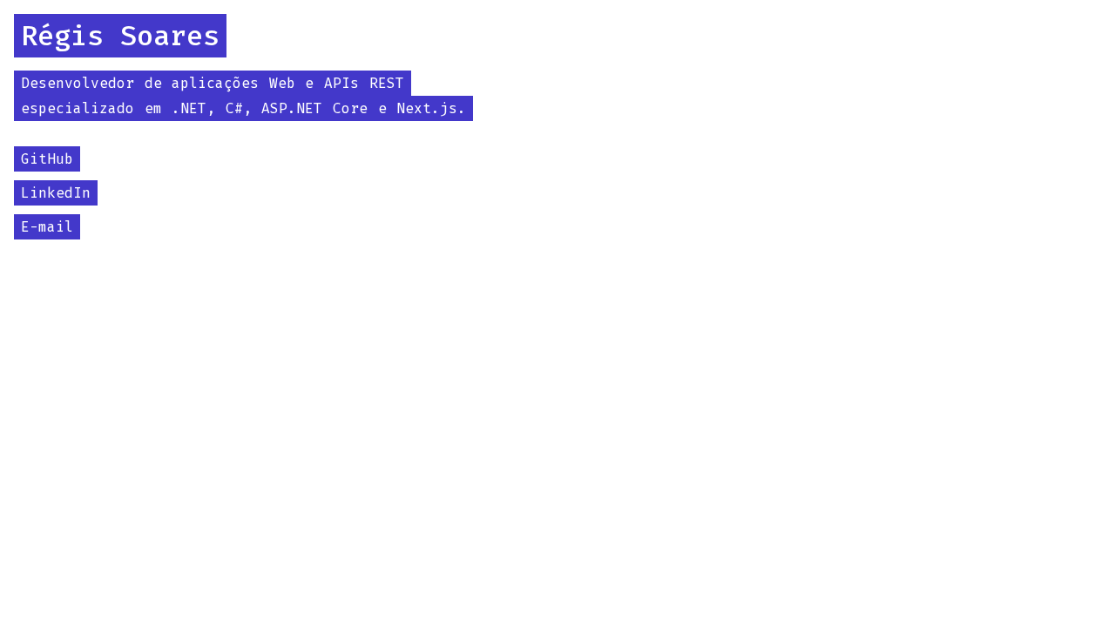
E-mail (47, 227)
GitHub (47, 159)
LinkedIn (56, 193)
